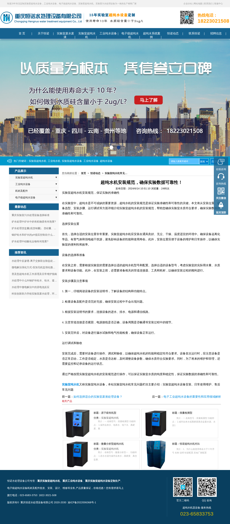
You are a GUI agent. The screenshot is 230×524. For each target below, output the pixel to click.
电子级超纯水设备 (25, 197)
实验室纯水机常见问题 (117, 173)
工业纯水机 (54, 160)
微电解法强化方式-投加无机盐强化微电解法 (36, 267)
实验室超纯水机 (37, 160)
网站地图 (198, 3)
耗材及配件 (21, 190)
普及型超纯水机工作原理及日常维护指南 (34, 274)
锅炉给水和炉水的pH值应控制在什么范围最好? (38, 234)
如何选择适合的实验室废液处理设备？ (97, 396)
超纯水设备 (106, 160)
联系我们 (208, 3)
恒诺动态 (95, 173)
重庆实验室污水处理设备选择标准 (30, 215)
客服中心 (218, 3)
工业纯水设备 (90, 160)
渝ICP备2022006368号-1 (82, 502)
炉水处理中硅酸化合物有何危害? (30, 241)
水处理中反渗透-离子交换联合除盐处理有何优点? (39, 260)
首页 (83, 173)
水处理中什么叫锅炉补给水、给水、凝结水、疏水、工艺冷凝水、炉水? (51, 280)
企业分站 (188, 3)
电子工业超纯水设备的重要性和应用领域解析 (192, 396)
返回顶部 (221, 212)
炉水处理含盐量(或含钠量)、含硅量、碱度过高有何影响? (43, 228)
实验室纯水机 (70, 384)
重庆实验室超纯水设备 (97, 480)
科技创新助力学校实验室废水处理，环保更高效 (38, 293)
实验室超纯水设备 (72, 160)
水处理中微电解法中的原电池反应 (30, 287)
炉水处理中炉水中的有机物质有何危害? (34, 221)
